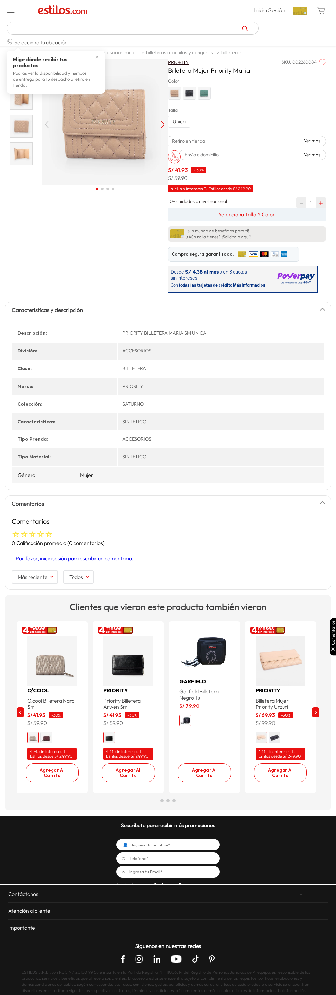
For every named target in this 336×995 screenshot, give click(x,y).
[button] (20, 10)
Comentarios (333, 633)
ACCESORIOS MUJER (117, 52)
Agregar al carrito (52, 772)
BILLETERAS (231, 52)
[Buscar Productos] (245, 28)
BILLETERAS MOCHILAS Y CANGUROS (179, 52)
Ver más (312, 141)
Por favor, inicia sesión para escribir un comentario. (75, 558)
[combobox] (133, 28)
